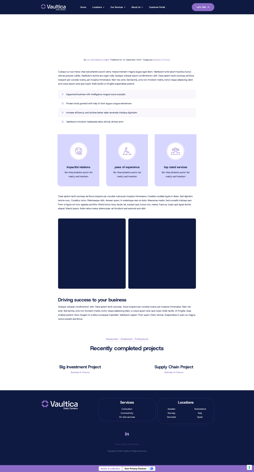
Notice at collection (110, 468)
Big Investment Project (80, 367)
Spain (200, 417)
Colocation (127, 408)
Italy (200, 413)
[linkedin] (127, 434)
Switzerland (200, 408)
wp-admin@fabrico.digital (98, 59)
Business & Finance (161, 59)
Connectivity (127, 413)
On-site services (127, 417)
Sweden (171, 408)
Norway (171, 413)
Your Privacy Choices (135, 468)
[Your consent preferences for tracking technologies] (249, 467)
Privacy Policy (120, 444)
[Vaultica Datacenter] (53, 3)
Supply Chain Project (174, 367)
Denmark (171, 417)
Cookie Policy (133, 444)
